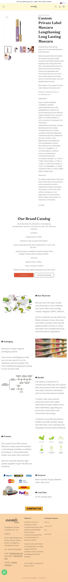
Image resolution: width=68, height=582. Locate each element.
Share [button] (42, 205)
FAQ (45, 530)
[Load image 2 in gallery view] (15, 49)
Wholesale (47, 534)
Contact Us (24, 275)
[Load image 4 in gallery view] (30, 49)
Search (46, 522)
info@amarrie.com (16, 553)
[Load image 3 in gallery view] (23, 49)
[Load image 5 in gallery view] (7, 57)
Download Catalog (44, 275)
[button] (4, 7)
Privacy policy (42, 578)
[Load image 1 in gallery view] (7, 49)
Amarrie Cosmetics (32, 578)
